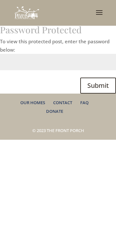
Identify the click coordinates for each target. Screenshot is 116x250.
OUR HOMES (32, 102)
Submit (98, 85)
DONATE (54, 111)
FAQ (84, 102)
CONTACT (62, 102)
